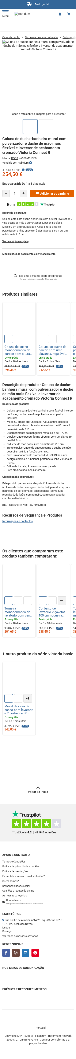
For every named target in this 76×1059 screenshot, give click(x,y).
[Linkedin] (25, 953)
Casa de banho (11, 37)
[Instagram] (16, 953)
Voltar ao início (38, 792)
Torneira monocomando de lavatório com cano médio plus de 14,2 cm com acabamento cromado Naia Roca (18, 612)
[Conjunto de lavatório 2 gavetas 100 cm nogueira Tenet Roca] (53, 581)
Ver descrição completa (15, 241)
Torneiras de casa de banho (41, 37)
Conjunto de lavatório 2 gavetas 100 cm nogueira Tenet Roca (52, 612)
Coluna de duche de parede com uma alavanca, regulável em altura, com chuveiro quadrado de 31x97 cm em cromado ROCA (52, 350)
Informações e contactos (17, 521)
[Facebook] (6, 953)
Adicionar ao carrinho (54, 193)
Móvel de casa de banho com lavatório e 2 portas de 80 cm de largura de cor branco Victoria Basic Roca (19, 710)
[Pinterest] (35, 953)
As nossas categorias (14, 895)
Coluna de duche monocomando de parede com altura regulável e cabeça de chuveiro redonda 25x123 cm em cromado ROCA (18, 350)
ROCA (14, 158)
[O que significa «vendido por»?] (30, 163)
